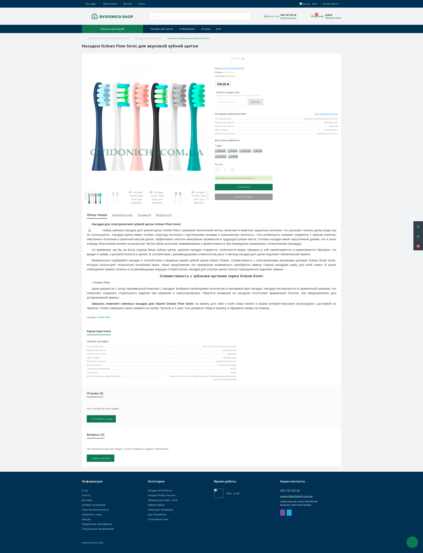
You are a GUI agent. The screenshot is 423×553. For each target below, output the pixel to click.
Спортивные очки (158, 519)
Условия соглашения (94, 504)
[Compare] (337, 58)
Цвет (218, 145)
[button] (418, 245)
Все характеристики (326, 113)
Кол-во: (219, 164)
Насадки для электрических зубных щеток (108, 38)
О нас (85, 490)
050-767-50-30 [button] (290, 491)
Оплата (141, 3)
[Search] (248, 16)
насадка (91, 317)
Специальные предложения (98, 528)
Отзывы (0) (144, 215)
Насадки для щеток (162, 28)
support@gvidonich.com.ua (296, 496)
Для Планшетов (157, 514)
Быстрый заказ (244, 196)
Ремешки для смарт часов (162, 500)
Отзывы (206, 28)
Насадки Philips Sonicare (162, 495)
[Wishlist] (330, 58)
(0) (243, 58)
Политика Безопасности (95, 509)
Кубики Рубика (156, 504)
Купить (255, 102)
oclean (100, 317)
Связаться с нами (92, 514)
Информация (187, 28)
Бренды (86, 519)
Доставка (127, 3)
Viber (282, 513)
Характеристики (122, 215)
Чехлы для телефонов (160, 509)
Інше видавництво (233, 68)
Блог (218, 28)
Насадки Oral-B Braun (160, 490)
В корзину (243, 187)
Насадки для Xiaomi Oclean (148, 38)
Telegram (289, 513)
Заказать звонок (288, 17)
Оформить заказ (333, 17)
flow (107, 317)
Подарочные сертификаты (97, 524)
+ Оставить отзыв (101, 419)
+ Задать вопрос (100, 458)
